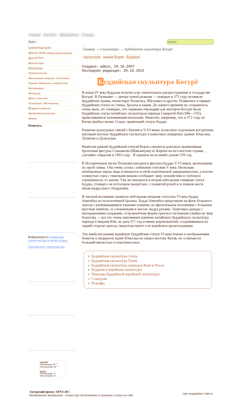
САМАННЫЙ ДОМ (40, 47)
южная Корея (113, 57)
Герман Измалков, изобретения (48, 83)
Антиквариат (36, 88)
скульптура (91, 57)
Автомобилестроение (42, 113)
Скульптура (36, 67)
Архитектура (36, 63)
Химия (33, 118)
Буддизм (133, 57)
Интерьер (34, 93)
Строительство (38, 73)
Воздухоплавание (39, 108)
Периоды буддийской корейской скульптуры (126, 274)
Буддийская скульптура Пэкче (114, 261)
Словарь (87, 34)
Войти (32, 41)
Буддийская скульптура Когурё (149, 49)
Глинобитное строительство (46, 246)
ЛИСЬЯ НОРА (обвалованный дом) (50, 52)
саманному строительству (46, 238)
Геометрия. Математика (44, 103)
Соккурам (99, 279)
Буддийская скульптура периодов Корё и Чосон (128, 265)
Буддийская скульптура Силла (114, 256)
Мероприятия (68, 34)
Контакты (49, 34)
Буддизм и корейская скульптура (117, 270)
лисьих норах (58, 240)
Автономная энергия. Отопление (49, 78)
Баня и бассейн (38, 98)
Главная (34, 34)
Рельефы (98, 283)
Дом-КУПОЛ (36, 57)
